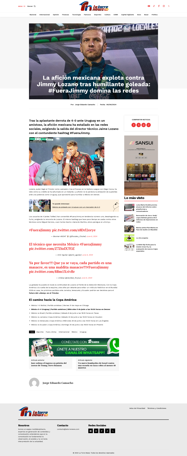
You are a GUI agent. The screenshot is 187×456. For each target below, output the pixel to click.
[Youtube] (149, 6)
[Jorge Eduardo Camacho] (34, 383)
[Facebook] (159, 6)
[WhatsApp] (143, 125)
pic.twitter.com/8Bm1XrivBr (52, 271)
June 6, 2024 (91, 236)
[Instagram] (164, 6)
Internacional (64, 332)
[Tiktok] (154, 6)
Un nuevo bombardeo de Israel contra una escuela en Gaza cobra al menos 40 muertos (97, 365)
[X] (169, 6)
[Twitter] (138, 125)
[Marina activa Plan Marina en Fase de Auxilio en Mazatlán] (129, 228)
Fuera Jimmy (51, 332)
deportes (40, 332)
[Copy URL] (148, 125)
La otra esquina (142, 238)
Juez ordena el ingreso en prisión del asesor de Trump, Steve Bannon (48, 364)
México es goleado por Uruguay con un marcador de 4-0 (76, 207)
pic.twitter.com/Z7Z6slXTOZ (51, 248)
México (74, 332)
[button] (31, 6)
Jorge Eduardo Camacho (85, 105)
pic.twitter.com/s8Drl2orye (73, 230)
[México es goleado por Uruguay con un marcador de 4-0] (40, 206)
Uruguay (83, 332)
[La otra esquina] (129, 237)
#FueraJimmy (40, 230)
